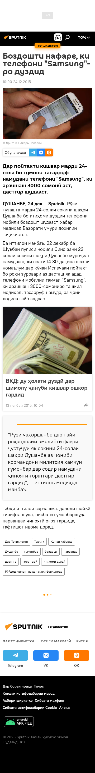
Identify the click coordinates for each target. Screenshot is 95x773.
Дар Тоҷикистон (16, 541)
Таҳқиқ (39, 541)
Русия (82, 641)
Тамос (39, 686)
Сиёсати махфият (49, 700)
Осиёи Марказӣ (56, 641)
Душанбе (11, 551)
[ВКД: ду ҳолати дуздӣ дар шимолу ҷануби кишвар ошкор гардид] (47, 340)
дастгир (10, 561)
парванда (70, 551)
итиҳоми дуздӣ (54, 561)
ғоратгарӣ (30, 561)
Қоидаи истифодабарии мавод (29, 693)
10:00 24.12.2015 (17, 81)
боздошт (51, 551)
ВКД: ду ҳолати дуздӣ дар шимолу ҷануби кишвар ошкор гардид (46, 387)
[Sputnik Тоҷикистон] (16, 39)
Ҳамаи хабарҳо (62, 541)
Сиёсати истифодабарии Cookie (30, 707)
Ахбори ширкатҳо (18, 700)
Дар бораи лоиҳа (17, 686)
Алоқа (64, 707)
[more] (86, 405)
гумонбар (31, 551)
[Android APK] (19, 722)
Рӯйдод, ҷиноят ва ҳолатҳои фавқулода (33, 571)
